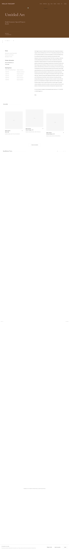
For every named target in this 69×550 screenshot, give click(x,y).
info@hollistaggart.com (38, 91)
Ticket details (7, 64)
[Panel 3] (65, 151)
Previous (3, 321)
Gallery (55, 3)
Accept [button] (65, 547)
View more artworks (35, 144)
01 (5, 40)
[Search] (61, 4)
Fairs (49, 3)
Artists (41, 3)
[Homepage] (8, 3)
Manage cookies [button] (49, 547)
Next (66, 321)
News (52, 3)
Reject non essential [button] (57, 547)
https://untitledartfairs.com (9, 62)
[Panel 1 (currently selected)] (60, 151)
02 (7, 40)
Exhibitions (45, 3)
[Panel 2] (64, 151)
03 (13, 40)
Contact (58, 3)
